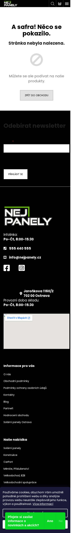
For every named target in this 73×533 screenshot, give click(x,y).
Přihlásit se (15, 174)
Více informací (43, 504)
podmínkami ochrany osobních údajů (32, 160)
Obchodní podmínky (16, 381)
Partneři (8, 408)
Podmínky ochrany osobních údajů (25, 388)
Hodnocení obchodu (16, 415)
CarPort (8, 462)
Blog (6, 401)
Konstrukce (10, 455)
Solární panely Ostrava (18, 422)
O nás (7, 374)
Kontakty (9, 395)
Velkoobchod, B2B (14, 475)
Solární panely (12, 448)
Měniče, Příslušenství (16, 469)
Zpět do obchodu (36, 95)
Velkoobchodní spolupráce (20, 482)
